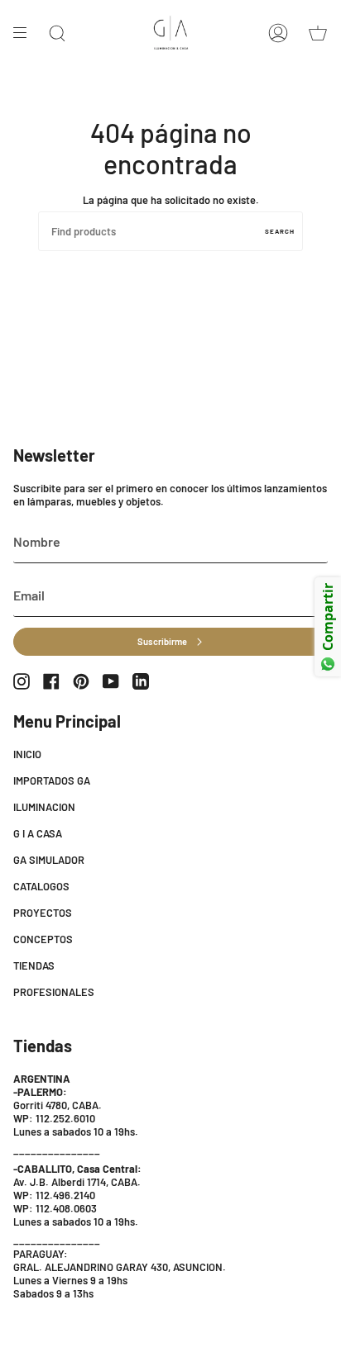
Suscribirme (162, 641)
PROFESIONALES (53, 992)
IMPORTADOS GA (51, 780)
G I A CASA (37, 833)
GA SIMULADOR (48, 859)
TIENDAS (34, 965)
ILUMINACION (44, 807)
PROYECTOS (42, 912)
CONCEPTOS (43, 939)
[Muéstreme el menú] (25, 33)
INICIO (27, 754)
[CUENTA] (278, 33)
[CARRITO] (318, 33)
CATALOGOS (41, 886)
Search (280, 231)
